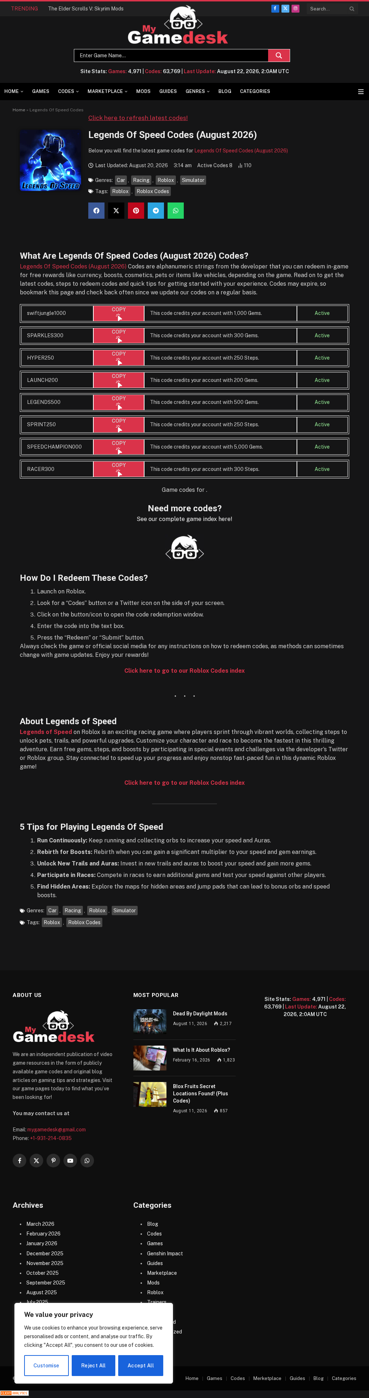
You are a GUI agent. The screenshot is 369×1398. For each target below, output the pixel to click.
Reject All (93, 1365)
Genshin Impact (165, 1253)
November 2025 (44, 1263)
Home (11, 91)
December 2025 (44, 1253)
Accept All (141, 1365)
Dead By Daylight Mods (200, 1013)
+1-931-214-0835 (51, 1138)
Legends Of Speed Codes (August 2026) (241, 150)
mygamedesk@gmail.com (56, 1129)
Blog (224, 91)
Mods (143, 91)
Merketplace (267, 1378)
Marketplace (105, 91)
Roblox (165, 180)
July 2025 (37, 1302)
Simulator (193, 180)
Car (121, 180)
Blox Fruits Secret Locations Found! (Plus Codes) (200, 1093)
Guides (168, 91)
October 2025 (42, 1273)
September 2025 (45, 1283)
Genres (195, 91)
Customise (46, 1365)
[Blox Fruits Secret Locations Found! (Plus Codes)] (149, 1094)
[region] (93, 1343)
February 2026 (43, 1234)
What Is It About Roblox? (201, 1050)
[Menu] (361, 92)
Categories (255, 91)
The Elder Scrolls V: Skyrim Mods (86, 9)
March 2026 (40, 1224)
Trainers (156, 1302)
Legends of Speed (46, 732)
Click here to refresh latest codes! (138, 117)
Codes (66, 91)
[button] (96, 210)
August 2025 (41, 1292)
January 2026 (41, 1243)
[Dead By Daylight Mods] (149, 1021)
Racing (141, 180)
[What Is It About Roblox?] (149, 1058)
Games (40, 91)
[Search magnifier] (279, 55)
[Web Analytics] (14, 1394)
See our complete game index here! (184, 519)
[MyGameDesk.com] (178, 24)
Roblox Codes (153, 191)
